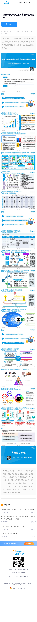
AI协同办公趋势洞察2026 (9, 534)
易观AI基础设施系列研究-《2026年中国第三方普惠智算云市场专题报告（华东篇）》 (18, 518)
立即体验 (28, 543)
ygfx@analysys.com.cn (22, 576)
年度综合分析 (8, 32)
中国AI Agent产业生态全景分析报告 (12, 526)
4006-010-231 (23, 2)
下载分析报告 (9, 24)
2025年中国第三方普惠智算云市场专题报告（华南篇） (18, 509)
